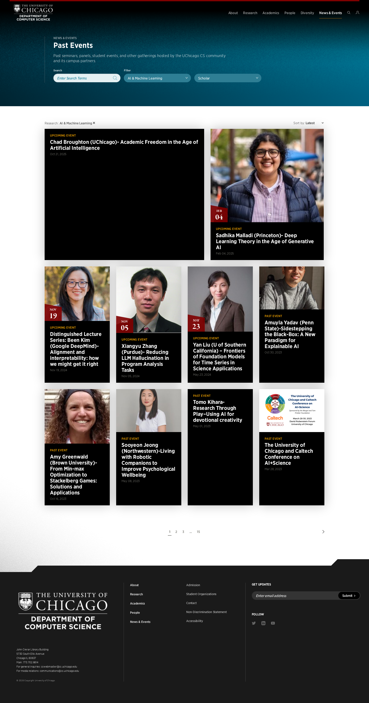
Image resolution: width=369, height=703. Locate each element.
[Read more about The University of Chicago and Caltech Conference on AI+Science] (291, 447)
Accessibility (194, 621)
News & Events (330, 13)
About (233, 13)
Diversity (307, 13)
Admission (193, 585)
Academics (270, 13)
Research (250, 13)
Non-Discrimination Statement (206, 612)
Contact (191, 603)
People (289, 13)
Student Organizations (201, 594)
